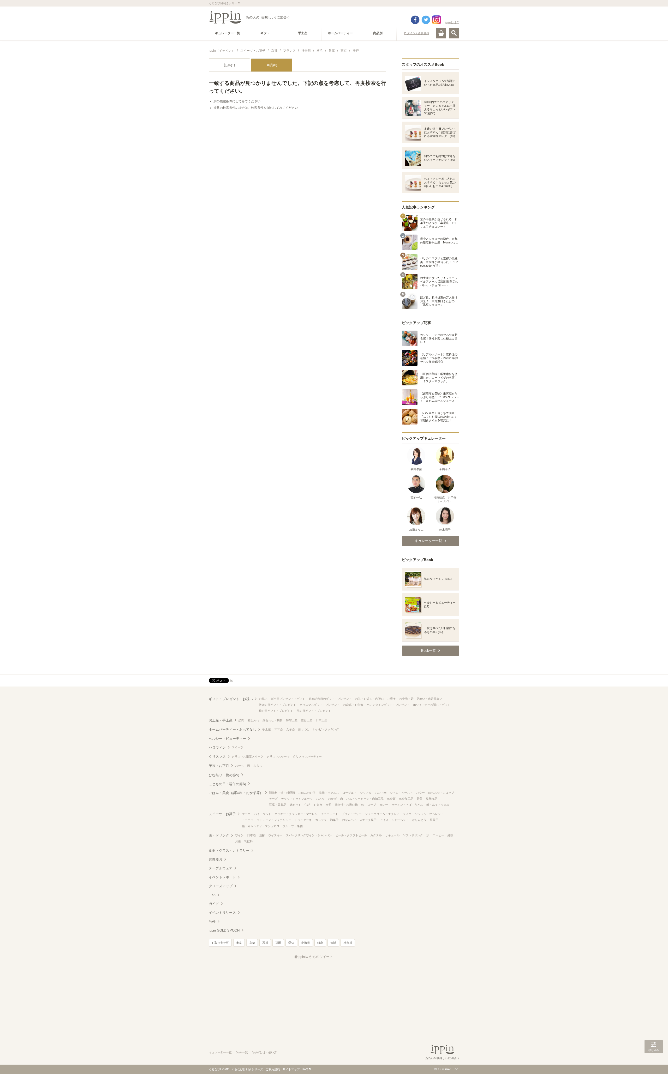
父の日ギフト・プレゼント (314, 710)
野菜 (419, 798)
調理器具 (215, 859)
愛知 (291, 942)
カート (441, 33)
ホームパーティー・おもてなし (232, 729)
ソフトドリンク (413, 835)
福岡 (278, 942)
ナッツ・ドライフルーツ (297, 798)
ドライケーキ (303, 819)
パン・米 (380, 792)
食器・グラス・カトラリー (229, 850)
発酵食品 (431, 798)
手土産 (266, 729)
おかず (332, 798)
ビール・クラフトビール (351, 835)
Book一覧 (242, 1052)
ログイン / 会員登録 (416, 33)
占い (212, 895)
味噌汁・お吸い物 (346, 804)
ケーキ (246, 813)
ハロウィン (217, 747)
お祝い (263, 698)
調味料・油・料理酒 (282, 792)
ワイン (239, 835)
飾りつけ (304, 729)
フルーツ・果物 (293, 826)
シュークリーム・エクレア (382, 813)
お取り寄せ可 (220, 942)
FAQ (305, 1069)
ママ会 (278, 729)
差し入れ (253, 720)
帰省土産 (291, 720)
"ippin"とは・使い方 (264, 1052)
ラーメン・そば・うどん (407, 804)
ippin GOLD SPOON (224, 930)
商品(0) (271, 65)
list (231, 680)
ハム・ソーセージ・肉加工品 (365, 798)
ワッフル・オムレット (429, 813)
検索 (454, 33)
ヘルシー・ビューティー (227, 739)
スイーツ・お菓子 (222, 814)
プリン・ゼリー (352, 813)
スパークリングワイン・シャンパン (309, 835)
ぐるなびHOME (219, 1069)
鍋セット (295, 804)
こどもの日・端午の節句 (227, 784)
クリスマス (217, 757)
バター (420, 792)
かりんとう (419, 819)
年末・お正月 (219, 766)
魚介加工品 (406, 798)
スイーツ (237, 747)
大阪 (333, 942)
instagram (436, 19)
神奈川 (347, 942)
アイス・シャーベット (394, 819)
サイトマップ (291, 1069)
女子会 (290, 729)
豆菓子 (434, 819)
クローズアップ (220, 886)
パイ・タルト (262, 813)
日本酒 (251, 835)
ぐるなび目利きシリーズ (247, 1069)
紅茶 (450, 835)
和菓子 (334, 819)
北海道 (305, 942)
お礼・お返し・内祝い (369, 698)
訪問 (241, 720)
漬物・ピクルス (329, 792)
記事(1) (229, 65)
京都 (252, 942)
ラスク (407, 813)
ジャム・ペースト (401, 792)
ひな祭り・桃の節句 (224, 775)
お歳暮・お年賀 (353, 704)
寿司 (328, 804)
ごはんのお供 (306, 792)
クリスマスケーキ (278, 756)
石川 (265, 942)
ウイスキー (275, 835)
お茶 (238, 841)
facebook (415, 19)
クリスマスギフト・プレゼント (320, 704)
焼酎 (262, 835)
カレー (383, 804)
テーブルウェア (220, 868)
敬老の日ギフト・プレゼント (277, 704)
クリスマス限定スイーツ (247, 756)
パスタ (320, 798)
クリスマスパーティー (307, 756)
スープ (371, 804)
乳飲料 (248, 841)
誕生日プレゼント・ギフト (288, 698)
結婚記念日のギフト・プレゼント (330, 698)
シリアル (366, 792)
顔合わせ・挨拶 (273, 720)
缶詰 (307, 804)
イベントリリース (222, 913)
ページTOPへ (654, 1062)
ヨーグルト (349, 792)
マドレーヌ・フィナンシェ (274, 819)
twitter (425, 19)
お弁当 (318, 804)
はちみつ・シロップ (441, 792)
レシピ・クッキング (326, 729)
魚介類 (391, 798)
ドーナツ (247, 819)
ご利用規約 (273, 1069)
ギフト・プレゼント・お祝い (231, 699)
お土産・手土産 (220, 720)
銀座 (320, 942)
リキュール (392, 835)
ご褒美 (391, 698)
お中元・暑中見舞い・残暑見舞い (420, 698)
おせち (239, 765)
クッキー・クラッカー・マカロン (296, 813)
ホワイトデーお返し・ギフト (431, 704)
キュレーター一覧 (220, 1052)
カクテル (376, 835)
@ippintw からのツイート (313, 957)
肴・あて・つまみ (437, 804)
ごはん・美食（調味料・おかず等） (236, 793)
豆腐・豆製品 (277, 804)
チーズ (273, 798)
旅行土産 (306, 720)
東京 (239, 942)
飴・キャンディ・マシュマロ (260, 826)
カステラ (321, 819)
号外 (212, 921)
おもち (257, 765)
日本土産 (321, 720)
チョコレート (329, 813)
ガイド (214, 904)
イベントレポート (222, 877)
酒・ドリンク (219, 835)
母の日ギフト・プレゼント (276, 710)
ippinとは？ (452, 22)
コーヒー (438, 835)
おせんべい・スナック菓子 (359, 819)
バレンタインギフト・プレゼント (388, 704)
